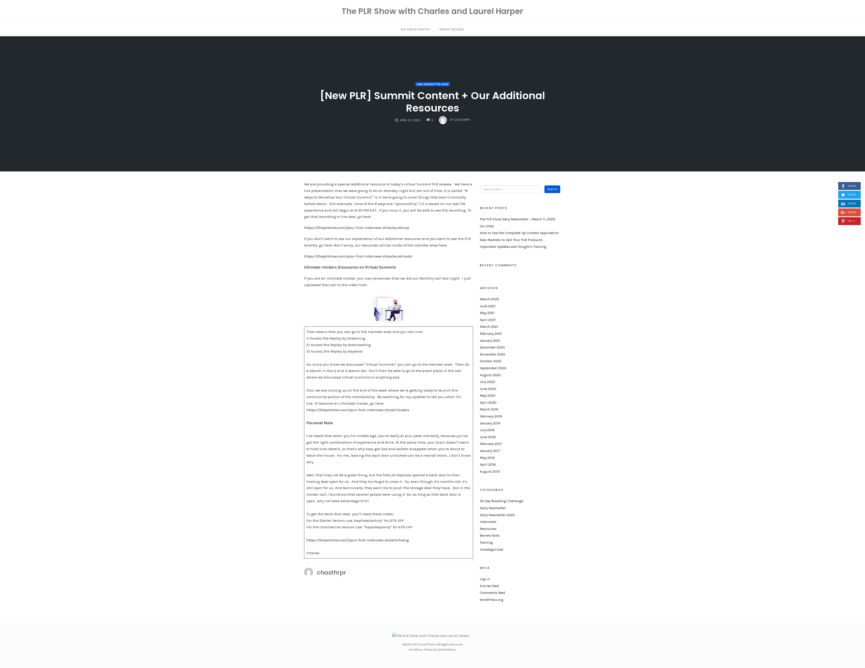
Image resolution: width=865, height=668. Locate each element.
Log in (485, 579)
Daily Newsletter (493, 508)
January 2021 (490, 341)
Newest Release (451, 29)
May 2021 (487, 313)
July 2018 (487, 430)
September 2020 (493, 368)
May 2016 (487, 458)
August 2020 (490, 375)
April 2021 (488, 320)
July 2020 (487, 382)
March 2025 (489, 299)
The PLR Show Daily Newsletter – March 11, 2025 (517, 219)
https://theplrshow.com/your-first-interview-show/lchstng (357, 540)
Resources (488, 529)
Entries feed (489, 586)
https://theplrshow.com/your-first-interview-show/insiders (357, 410)
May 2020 (487, 396)
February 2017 (491, 444)
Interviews (488, 522)
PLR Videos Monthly (415, 29)
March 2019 (489, 409)
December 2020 (492, 347)
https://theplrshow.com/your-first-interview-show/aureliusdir (358, 256)
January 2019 (490, 423)
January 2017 (490, 451)
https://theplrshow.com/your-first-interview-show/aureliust (356, 227)
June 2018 (488, 437)
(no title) (487, 226)
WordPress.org (491, 600)
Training (486, 542)
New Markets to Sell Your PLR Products (511, 240)
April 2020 (488, 403)
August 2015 (490, 472)
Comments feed (492, 593)
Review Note (489, 535)
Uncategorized (491, 549)
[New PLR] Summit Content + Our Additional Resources (432, 102)
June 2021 (488, 306)
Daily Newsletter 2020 (432, 84)
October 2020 (490, 361)
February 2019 (491, 416)
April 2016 (488, 465)
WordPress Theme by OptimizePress (432, 649)
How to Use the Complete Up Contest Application (519, 233)
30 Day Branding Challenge (501, 501)
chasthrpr (331, 572)
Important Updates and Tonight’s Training (513, 247)
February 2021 (491, 334)
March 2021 (489, 327)
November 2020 (492, 354)
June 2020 (488, 389)
